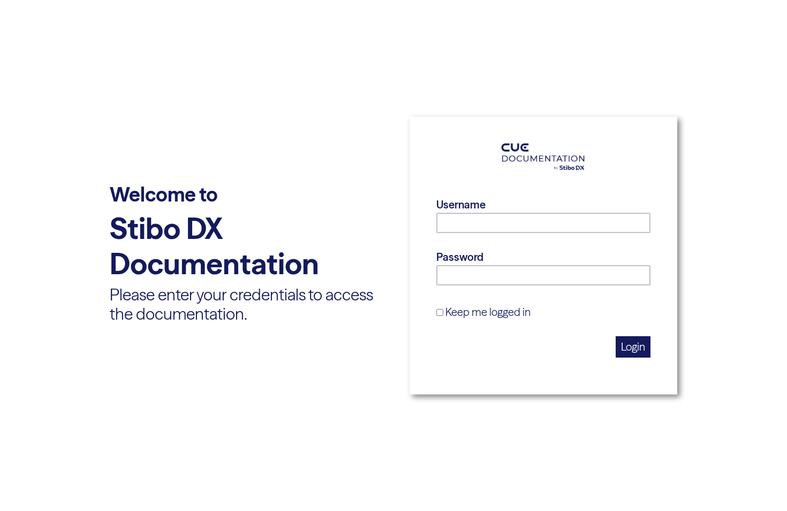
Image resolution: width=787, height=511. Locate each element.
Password (459, 257)
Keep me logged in (488, 312)
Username (461, 204)
